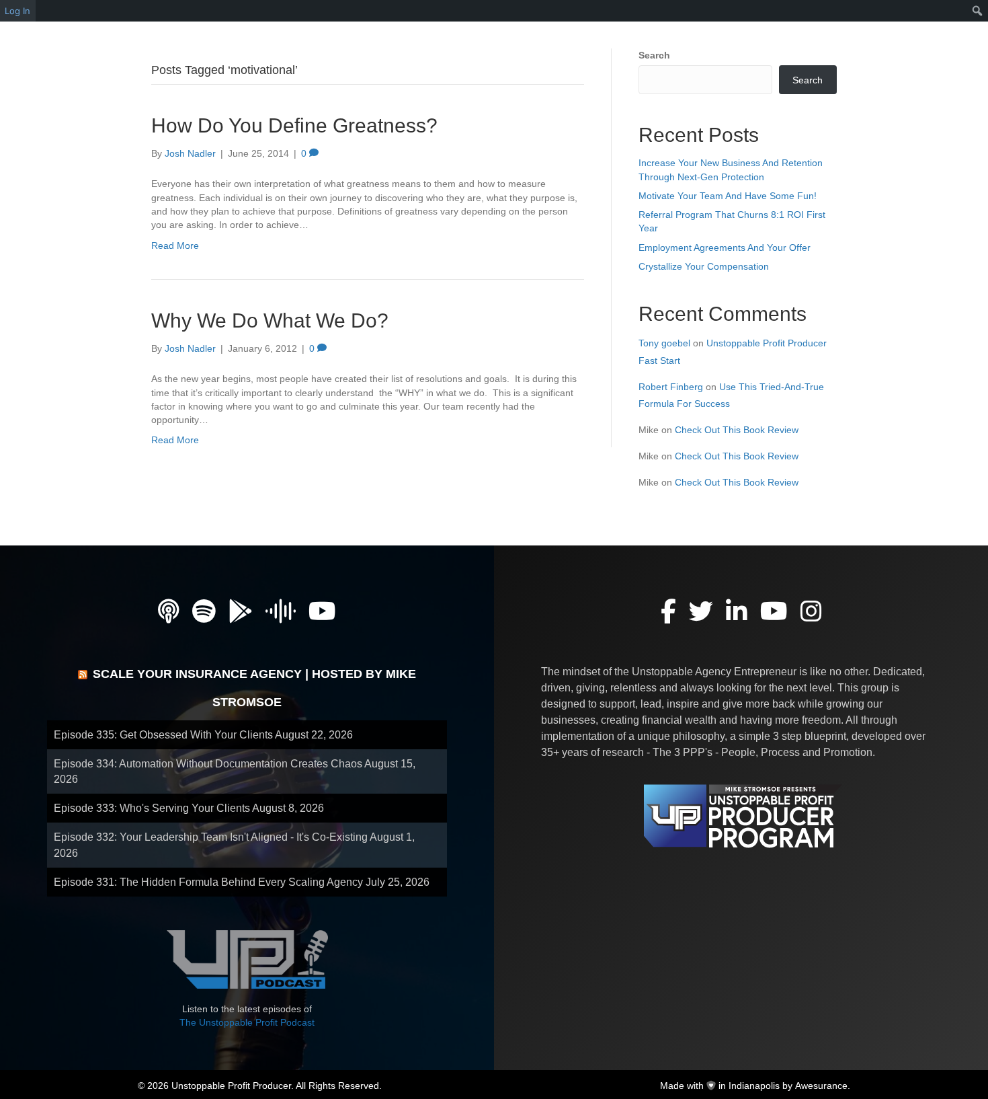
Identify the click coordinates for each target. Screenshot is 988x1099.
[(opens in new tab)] (247, 958)
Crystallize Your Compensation (704, 266)
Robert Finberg (671, 386)
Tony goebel (664, 343)
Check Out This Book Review (736, 429)
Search (654, 55)
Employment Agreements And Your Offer (725, 247)
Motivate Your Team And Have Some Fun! (728, 195)
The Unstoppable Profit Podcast (247, 1022)
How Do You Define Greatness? (294, 125)
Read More (175, 245)
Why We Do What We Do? (269, 320)
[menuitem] (977, 11)
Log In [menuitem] (17, 10)
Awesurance (821, 1085)
